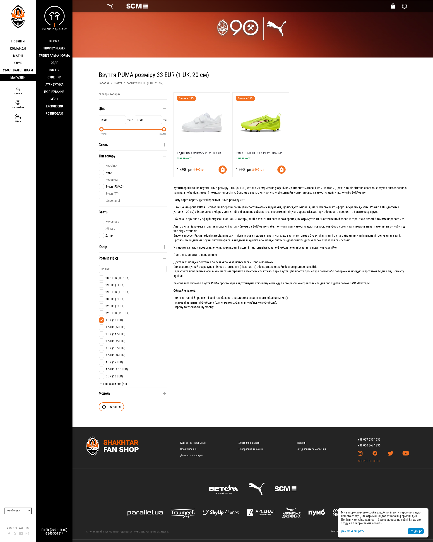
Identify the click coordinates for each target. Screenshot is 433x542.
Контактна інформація (193, 442)
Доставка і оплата (249, 442)
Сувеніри (54, 77)
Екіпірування (54, 92)
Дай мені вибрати (352, 531)
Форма (54, 41)
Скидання (114, 407)
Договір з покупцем (191, 455)
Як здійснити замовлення (311, 449)
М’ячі (54, 99)
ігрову (179, 307)
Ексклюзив (54, 106)
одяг (178, 298)
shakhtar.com (369, 460)
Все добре (415, 531)
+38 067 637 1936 (369, 439)
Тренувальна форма (54, 55)
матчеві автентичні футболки (194, 302)
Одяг (54, 63)
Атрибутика (54, 84)
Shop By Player (54, 48)
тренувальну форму (201, 307)
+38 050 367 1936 (369, 445)
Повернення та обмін (250, 449)
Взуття (54, 70)
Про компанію (188, 449)
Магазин (301, 442)
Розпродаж (54, 113)
